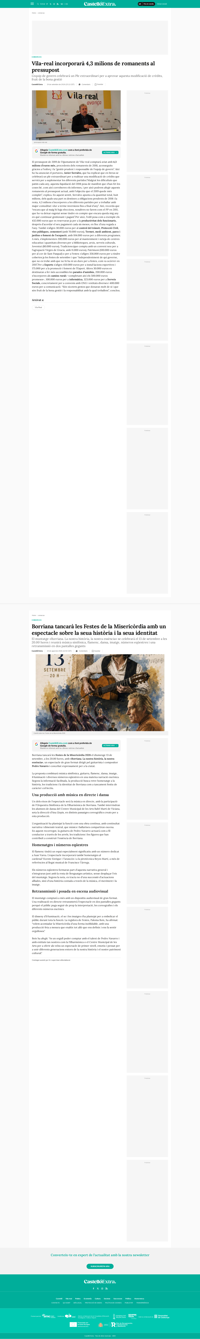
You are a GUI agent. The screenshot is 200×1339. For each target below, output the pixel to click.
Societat (107, 1299)
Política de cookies (113, 1303)
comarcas (36, 57)
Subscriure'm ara (100, 1266)
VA (62, 4)
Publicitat (129, 1303)
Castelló (59, 1299)
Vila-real (69, 1299)
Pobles (78, 1299)
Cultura (98, 1299)
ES (67, 4)
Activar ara (109, 152)
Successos (117, 1299)
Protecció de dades (93, 1303)
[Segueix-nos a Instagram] (54, 4)
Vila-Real (38, 307)
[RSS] (57, 4)
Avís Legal (77, 1303)
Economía (88, 1299)
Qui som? (66, 1303)
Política (128, 1299)
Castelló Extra (37, 84)
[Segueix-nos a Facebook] (47, 4)
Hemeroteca (139, 1299)
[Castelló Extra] (100, 1284)
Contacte (55, 1303)
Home (34, 13)
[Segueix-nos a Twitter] (50, 4)
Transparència (142, 1303)
